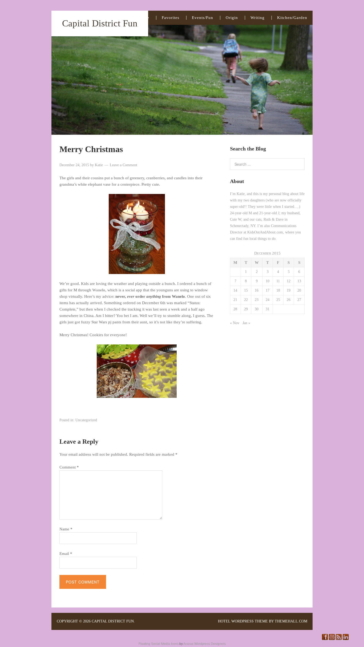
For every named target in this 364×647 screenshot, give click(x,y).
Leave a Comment (123, 165)
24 (267, 300)
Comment (69, 467)
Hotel (224, 621)
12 (288, 281)
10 (267, 281)
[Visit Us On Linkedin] (345, 639)
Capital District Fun (99, 23)
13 (299, 281)
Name (65, 529)
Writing (257, 17)
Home (143, 17)
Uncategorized (86, 420)
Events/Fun (202, 17)
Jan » (246, 323)
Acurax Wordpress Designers (204, 644)
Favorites (170, 17)
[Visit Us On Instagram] (331, 639)
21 (235, 300)
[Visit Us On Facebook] (324, 639)
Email (65, 553)
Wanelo (98, 290)
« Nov (234, 323)
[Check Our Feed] (338, 639)
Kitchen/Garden (292, 17)
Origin (232, 17)
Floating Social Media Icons (159, 644)
